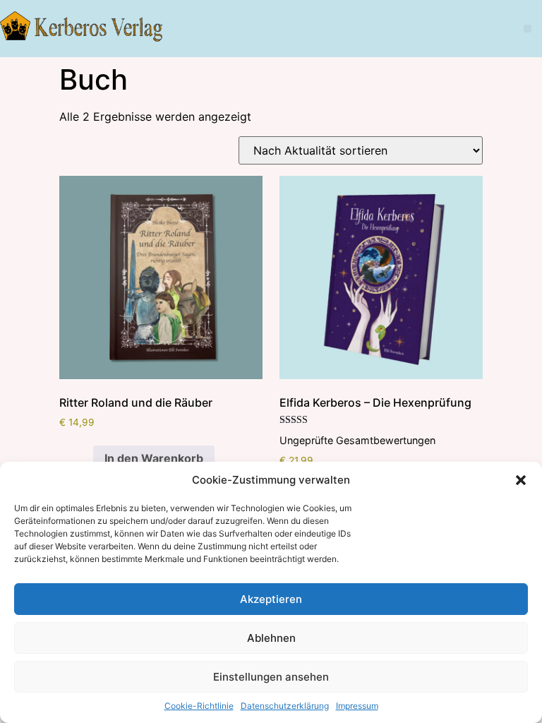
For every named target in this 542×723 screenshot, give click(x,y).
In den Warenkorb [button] (153, 458)
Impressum (357, 705)
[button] (521, 480)
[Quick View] (85, 458)
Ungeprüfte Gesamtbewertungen (357, 440)
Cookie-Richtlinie (199, 705)
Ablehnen (271, 638)
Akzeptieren (271, 599)
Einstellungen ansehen (271, 676)
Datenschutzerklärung (285, 705)
